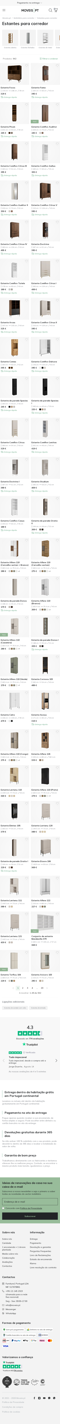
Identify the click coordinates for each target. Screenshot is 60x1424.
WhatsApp (11, 1313)
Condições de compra (12, 1407)
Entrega (34, 1239)
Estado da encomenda (41, 1259)
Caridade (6, 1243)
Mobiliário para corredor (24, 18)
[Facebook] (35, 1398)
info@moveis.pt (13, 1305)
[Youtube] (45, 1398)
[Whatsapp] (55, 1398)
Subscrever (30, 1216)
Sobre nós (7, 1239)
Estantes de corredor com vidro (15, 1008)
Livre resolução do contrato (43, 1267)
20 (42, 988)
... (37, 988)
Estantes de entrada (38, 1008)
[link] (13, 988)
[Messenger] (50, 1398)
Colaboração (8, 1258)
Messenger (11, 1309)
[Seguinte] (47, 988)
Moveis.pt (6, 18)
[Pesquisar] (50, 10)
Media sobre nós (10, 1253)
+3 (19, 571)
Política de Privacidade (31, 1208)
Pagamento (35, 1243)
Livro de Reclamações (40, 1255)
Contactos (7, 1266)
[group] (30, 1058)
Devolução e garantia (40, 1247)
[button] (30, 3)
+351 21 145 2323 (14, 1291)
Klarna (33, 1263)
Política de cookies (11, 1411)
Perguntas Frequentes (40, 1251)
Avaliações (7, 1262)
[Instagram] (40, 1398)
